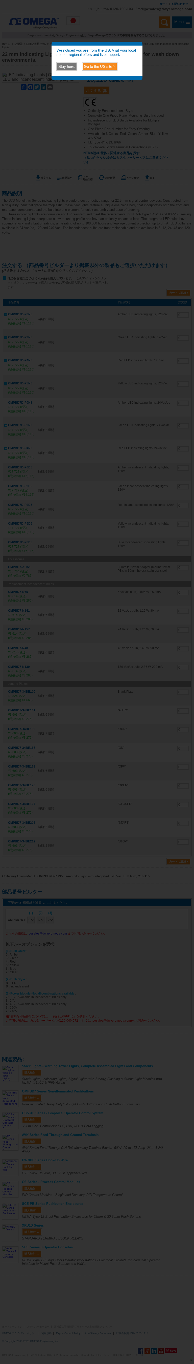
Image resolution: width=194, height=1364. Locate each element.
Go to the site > (99, 66)
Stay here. (66, 66)
